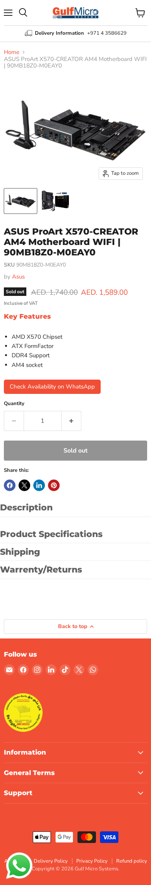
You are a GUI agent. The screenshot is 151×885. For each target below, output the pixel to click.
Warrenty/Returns (41, 569)
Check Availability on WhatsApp (52, 386)
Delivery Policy (51, 861)
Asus (18, 276)
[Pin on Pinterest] (54, 485)
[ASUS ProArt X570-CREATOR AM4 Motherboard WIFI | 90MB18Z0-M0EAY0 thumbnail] (20, 201)
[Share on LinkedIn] (39, 485)
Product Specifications (51, 534)
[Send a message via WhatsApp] (19, 865)
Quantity (14, 404)
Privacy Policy (92, 861)
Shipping (20, 552)
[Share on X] (24, 485)
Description (26, 507)
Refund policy (131, 861)
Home (11, 52)
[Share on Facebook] (9, 485)
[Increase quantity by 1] (71, 421)
